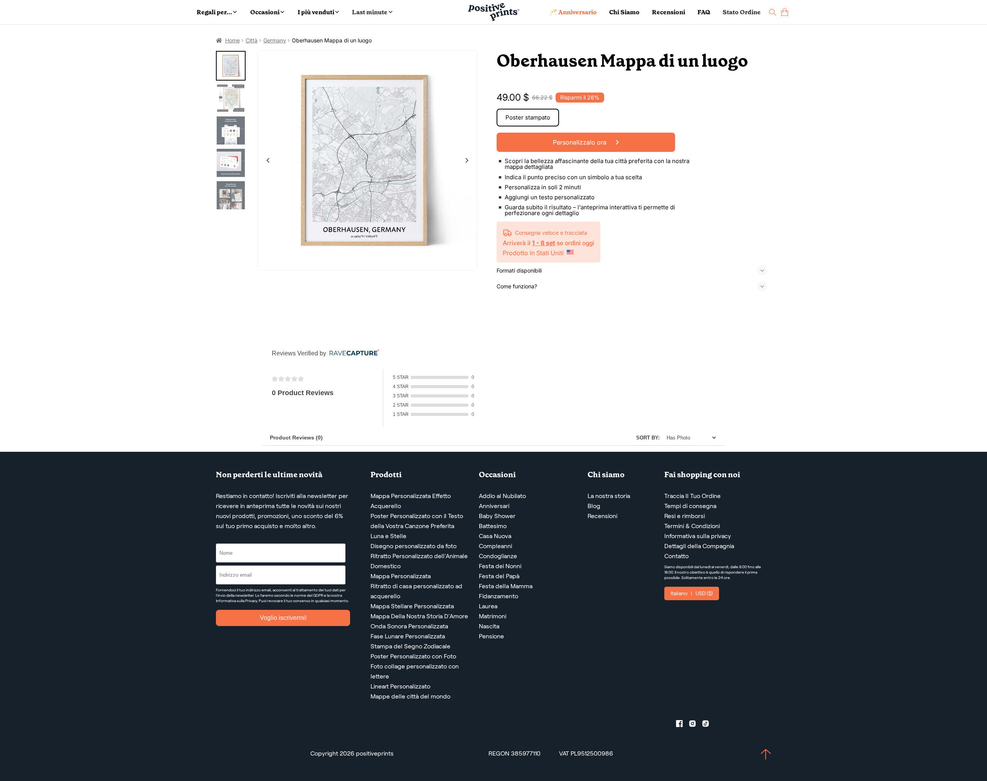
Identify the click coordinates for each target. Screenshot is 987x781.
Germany (274, 40)
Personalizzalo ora (580, 142)
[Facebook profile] (682, 725)
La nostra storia (609, 496)
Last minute (369, 12)
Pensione (491, 636)
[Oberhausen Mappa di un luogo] (367, 160)
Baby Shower (497, 516)
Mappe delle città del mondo (410, 696)
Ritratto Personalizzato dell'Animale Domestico (419, 561)
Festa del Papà (499, 576)
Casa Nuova (495, 536)
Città (252, 40)
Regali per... (214, 12)
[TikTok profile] (708, 725)
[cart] (784, 12)
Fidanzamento (498, 596)
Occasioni (265, 12)
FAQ (703, 12)
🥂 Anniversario (573, 12)
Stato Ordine (742, 12)
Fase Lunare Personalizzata (408, 636)
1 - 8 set (543, 243)
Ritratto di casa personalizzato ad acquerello (416, 591)
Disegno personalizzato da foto (413, 546)
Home (232, 40)
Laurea (488, 606)
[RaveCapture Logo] (352, 353)
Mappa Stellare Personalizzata (412, 606)
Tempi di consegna (690, 506)
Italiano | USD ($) (691, 593)
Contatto (676, 556)
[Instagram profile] (695, 725)
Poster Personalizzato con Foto (413, 656)
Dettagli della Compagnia (699, 546)
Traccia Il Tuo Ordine (692, 496)
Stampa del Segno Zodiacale (410, 646)
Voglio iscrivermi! (283, 617)
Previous (268, 160)
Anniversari (494, 506)
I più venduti (316, 12)
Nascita (489, 626)
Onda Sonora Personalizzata (409, 626)
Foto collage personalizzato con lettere (415, 671)
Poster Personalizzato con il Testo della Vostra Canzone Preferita (417, 521)
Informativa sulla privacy (697, 536)
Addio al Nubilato (502, 496)
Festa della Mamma (505, 586)
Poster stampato (527, 117)
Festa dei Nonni (500, 566)
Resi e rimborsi (684, 516)
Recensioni (668, 12)
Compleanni (495, 546)
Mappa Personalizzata (401, 576)
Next (467, 160)
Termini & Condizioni (692, 526)
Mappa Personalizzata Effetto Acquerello (411, 501)
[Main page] (493, 12)
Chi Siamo (624, 12)
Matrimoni (492, 616)
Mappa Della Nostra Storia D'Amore (419, 616)
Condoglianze (498, 556)
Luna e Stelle (388, 536)
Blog (594, 506)
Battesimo (493, 526)
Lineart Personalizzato (400, 686)
